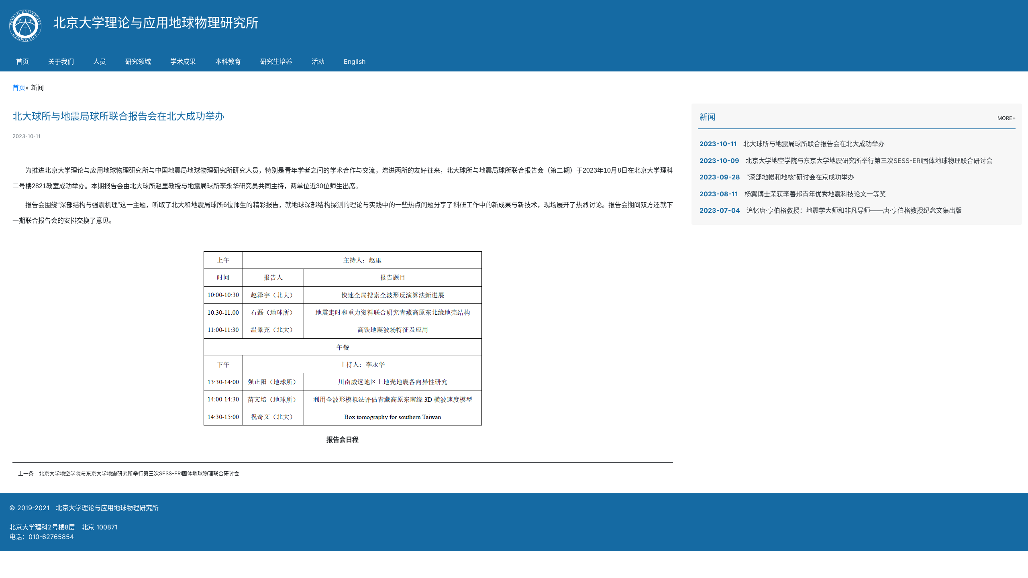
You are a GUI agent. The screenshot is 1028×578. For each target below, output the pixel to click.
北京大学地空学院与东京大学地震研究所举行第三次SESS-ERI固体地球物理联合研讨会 (139, 473)
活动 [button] (318, 61)
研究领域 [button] (138, 61)
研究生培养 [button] (276, 61)
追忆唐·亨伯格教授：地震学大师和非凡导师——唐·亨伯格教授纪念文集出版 (854, 210)
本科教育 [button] (228, 61)
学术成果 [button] (183, 61)
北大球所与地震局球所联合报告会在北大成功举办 (814, 144)
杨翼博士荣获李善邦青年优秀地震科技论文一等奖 (815, 194)
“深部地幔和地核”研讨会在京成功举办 (800, 177)
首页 (22, 61)
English (354, 61)
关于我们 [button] (61, 61)
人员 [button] (99, 61)
